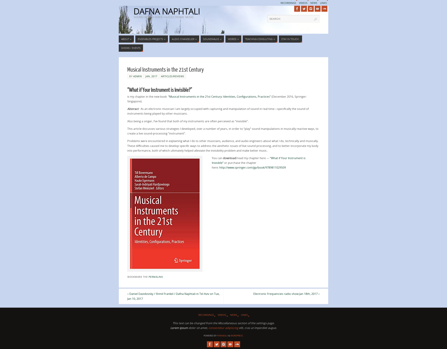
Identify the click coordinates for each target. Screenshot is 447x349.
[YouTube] (318, 9)
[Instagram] (311, 9)
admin (137, 76)
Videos (303, 3)
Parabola (222, 335)
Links (323, 3)
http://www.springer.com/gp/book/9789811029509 (252, 167)
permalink (156, 276)
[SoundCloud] (324, 9)
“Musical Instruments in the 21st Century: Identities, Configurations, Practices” (219, 97)
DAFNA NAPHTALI (167, 11)
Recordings (288, 3)
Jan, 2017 (151, 76)
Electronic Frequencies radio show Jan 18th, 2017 (286, 294)
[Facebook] (297, 9)
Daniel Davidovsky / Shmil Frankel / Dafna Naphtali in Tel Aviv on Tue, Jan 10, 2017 (173, 296)
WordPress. (236, 335)
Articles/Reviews (172, 76)
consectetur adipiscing (223, 328)
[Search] (315, 19)
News (313, 3)
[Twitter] (304, 9)
